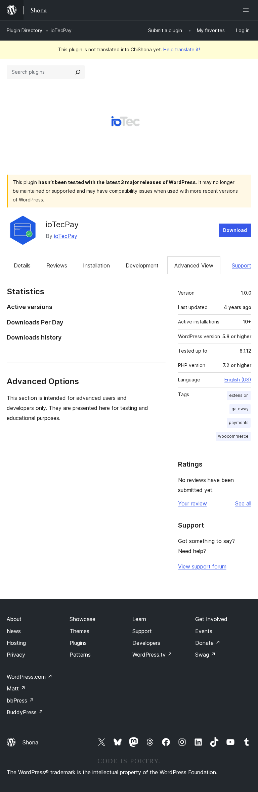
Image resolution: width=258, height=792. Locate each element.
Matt (16, 688)
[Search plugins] (78, 72)
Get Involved (211, 619)
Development (142, 265)
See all (243, 503)
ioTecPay (62, 224)
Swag (205, 654)
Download (235, 230)
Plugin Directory (24, 30)
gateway (240, 408)
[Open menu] (247, 10)
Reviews (56, 265)
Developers (146, 642)
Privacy (16, 654)
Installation (96, 265)
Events (203, 631)
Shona (30, 742)
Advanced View (193, 265)
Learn (139, 619)
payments (239, 422)
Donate (207, 642)
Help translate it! (181, 49)
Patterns (80, 654)
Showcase (82, 619)
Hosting (16, 642)
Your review (192, 503)
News (14, 631)
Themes (79, 631)
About (14, 619)
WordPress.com (29, 676)
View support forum (202, 566)
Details (22, 265)
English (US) (237, 379)
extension (239, 395)
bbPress (20, 700)
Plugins (78, 642)
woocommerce (233, 436)
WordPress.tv (152, 654)
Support (241, 265)
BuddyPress (25, 712)
